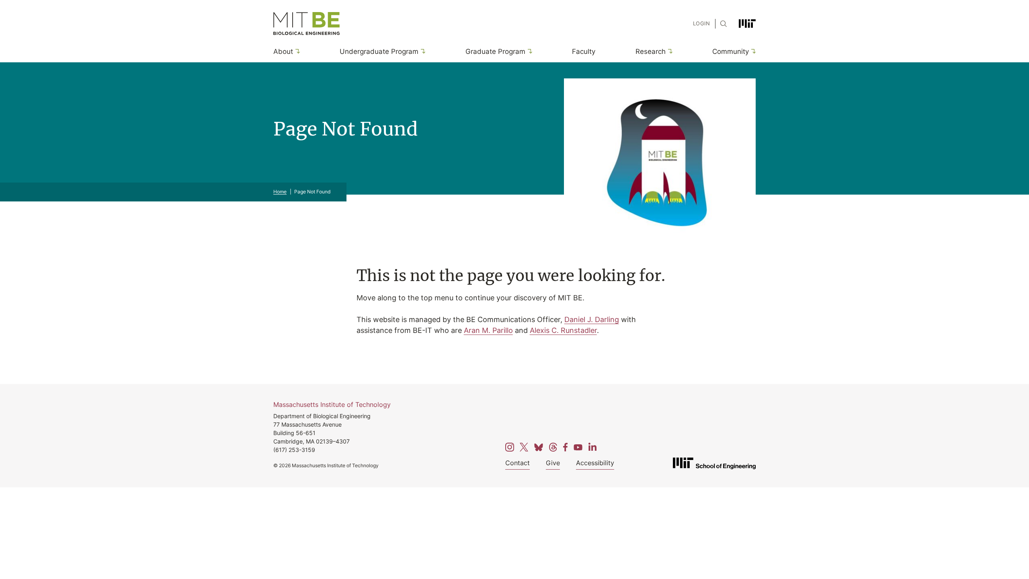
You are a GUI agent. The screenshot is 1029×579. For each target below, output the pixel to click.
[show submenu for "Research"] (669, 51)
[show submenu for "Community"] (752, 51)
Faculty (583, 51)
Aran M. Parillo (488, 330)
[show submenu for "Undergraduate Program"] (421, 51)
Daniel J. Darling (591, 319)
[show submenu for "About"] (296, 51)
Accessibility (595, 462)
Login (701, 23)
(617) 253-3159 (294, 450)
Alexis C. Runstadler (563, 330)
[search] (721, 24)
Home (280, 191)
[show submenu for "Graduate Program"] (528, 51)
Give (553, 462)
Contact (517, 462)
